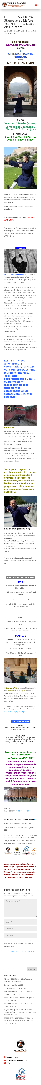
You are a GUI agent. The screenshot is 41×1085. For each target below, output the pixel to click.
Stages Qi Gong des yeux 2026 (15, 988)
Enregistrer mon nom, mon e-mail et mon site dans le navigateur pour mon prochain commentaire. (20, 943)
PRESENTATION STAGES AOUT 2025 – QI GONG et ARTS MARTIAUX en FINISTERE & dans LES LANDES (19, 1020)
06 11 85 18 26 (23, 811)
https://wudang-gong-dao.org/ (14, 711)
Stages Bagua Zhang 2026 (13, 985)
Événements (30, 31)
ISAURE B (10, 31)
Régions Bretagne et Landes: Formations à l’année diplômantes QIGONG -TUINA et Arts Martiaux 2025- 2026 (20, 1012)
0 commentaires (10, 33)
